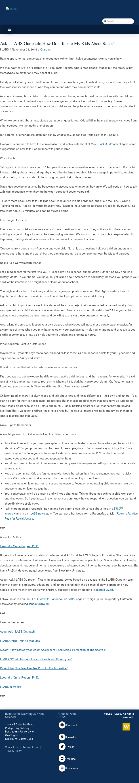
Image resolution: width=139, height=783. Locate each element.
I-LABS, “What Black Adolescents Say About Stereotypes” (36, 659)
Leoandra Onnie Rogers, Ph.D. (19, 546)
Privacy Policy (14, 751)
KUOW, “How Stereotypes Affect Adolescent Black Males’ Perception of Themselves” (53, 650)
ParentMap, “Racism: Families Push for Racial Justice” (34, 668)
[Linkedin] (62, 737)
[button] (9, 29)
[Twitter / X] (62, 746)
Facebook (57, 599)
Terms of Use (30, 747)
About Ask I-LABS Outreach (17, 631)
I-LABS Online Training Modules (20, 641)
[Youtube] (62, 758)
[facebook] (62, 725)
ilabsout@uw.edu (104, 589)
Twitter (71, 599)
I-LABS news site (10, 686)
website (44, 599)
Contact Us (11, 747)
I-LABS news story (40, 513)
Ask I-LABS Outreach (104, 144)
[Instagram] (62, 768)
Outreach (46, 49)
